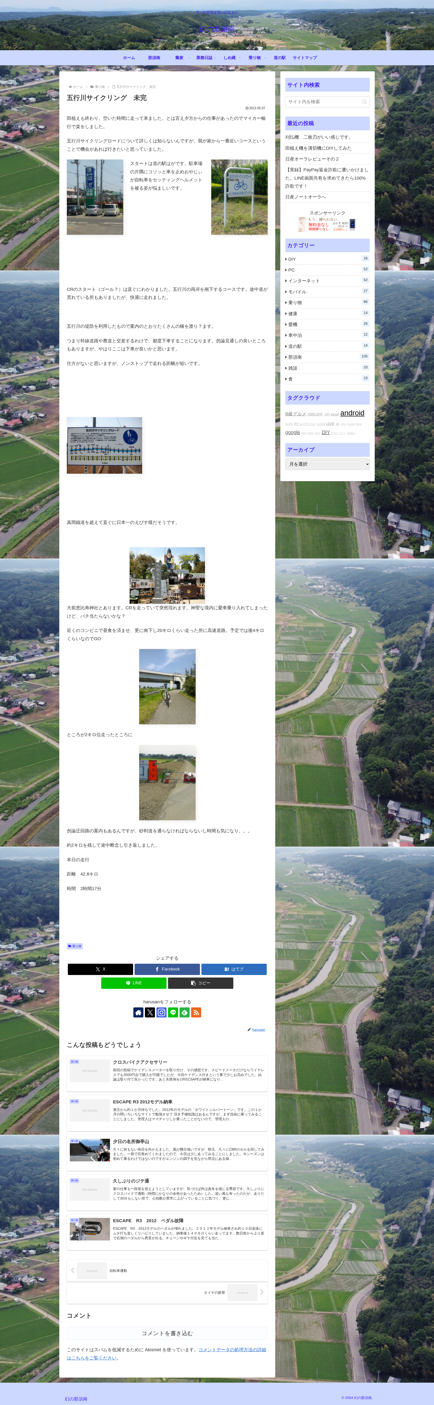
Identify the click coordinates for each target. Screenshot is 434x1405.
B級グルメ (295, 413)
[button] (200, 983)
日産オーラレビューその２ (312, 158)
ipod (303, 433)
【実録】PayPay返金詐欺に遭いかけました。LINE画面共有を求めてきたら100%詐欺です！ (327, 178)
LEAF (330, 424)
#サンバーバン (304, 424)
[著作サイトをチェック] (138, 1012)
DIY (326, 432)
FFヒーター (338, 433)
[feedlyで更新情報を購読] (185, 1012)
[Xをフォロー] (150, 1012)
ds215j (321, 423)
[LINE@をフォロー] (173, 1012)
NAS (310, 433)
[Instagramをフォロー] (161, 1012)
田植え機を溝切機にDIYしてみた (318, 148)
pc (338, 424)
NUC (317, 433)
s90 (327, 414)
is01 (343, 423)
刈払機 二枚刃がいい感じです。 (319, 137)
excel (335, 414)
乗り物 (76, 946)
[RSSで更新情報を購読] (196, 1012)
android (352, 413)
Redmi (351, 423)
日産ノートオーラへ (305, 196)
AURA (289, 423)
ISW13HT (315, 414)
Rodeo (351, 433)
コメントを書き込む (167, 1333)
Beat (359, 423)
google (292, 432)
